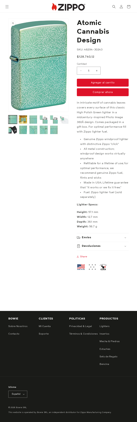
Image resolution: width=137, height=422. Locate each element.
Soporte (44, 334)
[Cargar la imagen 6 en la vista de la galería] (64, 119)
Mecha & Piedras (110, 341)
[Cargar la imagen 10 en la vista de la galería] (43, 129)
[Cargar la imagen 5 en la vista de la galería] (54, 119)
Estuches (105, 349)
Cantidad (82, 64)
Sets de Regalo (108, 356)
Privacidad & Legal (80, 326)
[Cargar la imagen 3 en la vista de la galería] (33, 119)
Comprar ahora (103, 92)
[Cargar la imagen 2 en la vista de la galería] (23, 119)
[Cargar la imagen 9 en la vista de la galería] (33, 129)
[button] (7, 6)
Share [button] (83, 256)
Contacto (14, 334)
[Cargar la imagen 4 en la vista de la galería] (43, 119)
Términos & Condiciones (83, 334)
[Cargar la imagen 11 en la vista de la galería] (54, 129)
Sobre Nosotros (17, 326)
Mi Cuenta (45, 326)
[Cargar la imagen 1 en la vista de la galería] (12, 119)
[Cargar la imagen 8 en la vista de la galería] (23, 129)
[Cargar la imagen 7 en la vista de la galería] (12, 129)
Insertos (104, 334)
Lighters (105, 326)
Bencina (104, 364)
